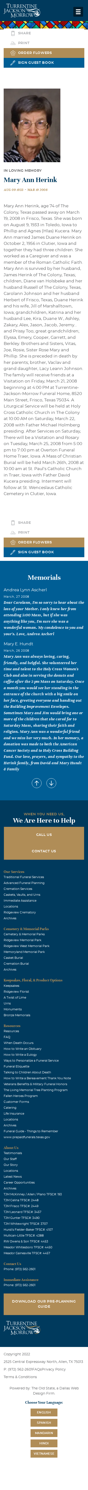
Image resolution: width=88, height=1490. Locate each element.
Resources (11, 1031)
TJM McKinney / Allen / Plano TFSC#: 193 (33, 1194)
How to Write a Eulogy (20, 1054)
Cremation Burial (16, 963)
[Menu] (78, 12)
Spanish (44, 1422)
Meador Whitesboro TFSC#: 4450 (28, 1247)
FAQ (7, 1037)
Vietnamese (44, 1453)
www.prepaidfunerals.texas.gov (27, 1137)
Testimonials (13, 1153)
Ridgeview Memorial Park (22, 940)
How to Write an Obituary (23, 1048)
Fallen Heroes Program (21, 1095)
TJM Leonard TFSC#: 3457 (22, 1212)
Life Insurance (14, 1113)
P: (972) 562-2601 (18, 1369)
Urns (7, 1003)
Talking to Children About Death (27, 1072)
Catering (10, 1107)
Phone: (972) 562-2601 (19, 1269)
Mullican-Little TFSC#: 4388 (24, 1235)
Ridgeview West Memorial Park (26, 946)
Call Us (44, 835)
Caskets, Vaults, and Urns (22, 894)
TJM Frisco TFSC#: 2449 (21, 1206)
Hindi (44, 1443)
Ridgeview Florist (16, 991)
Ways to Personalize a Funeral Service (31, 1060)
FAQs (37, 1369)
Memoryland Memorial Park (24, 951)
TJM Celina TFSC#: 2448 (21, 1200)
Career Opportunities (19, 1182)
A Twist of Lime (15, 997)
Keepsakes (11, 985)
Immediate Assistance (20, 900)
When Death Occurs (18, 1043)
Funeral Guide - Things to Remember (31, 1131)
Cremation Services (18, 888)
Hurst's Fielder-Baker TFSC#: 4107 (28, 1229)
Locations (11, 906)
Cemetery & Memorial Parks (24, 934)
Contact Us (44, 851)
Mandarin (44, 1433)
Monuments (13, 1009)
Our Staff (10, 1159)
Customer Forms (16, 1101)
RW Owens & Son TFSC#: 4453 (26, 1241)
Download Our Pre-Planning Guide (44, 1304)
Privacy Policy (54, 1369)
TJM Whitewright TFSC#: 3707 (26, 1223)
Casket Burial (13, 957)
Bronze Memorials (17, 1015)
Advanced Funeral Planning (24, 883)
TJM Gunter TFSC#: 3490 (22, 1217)
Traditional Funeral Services (24, 877)
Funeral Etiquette (16, 1066)
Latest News (13, 1176)
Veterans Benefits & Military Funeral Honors (35, 1084)
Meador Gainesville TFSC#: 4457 (27, 1253)
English (44, 1412)
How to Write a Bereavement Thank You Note (37, 1078)
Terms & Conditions (20, 1377)
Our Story (11, 1164)
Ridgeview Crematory (20, 912)
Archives (10, 918)
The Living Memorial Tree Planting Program (36, 1090)
